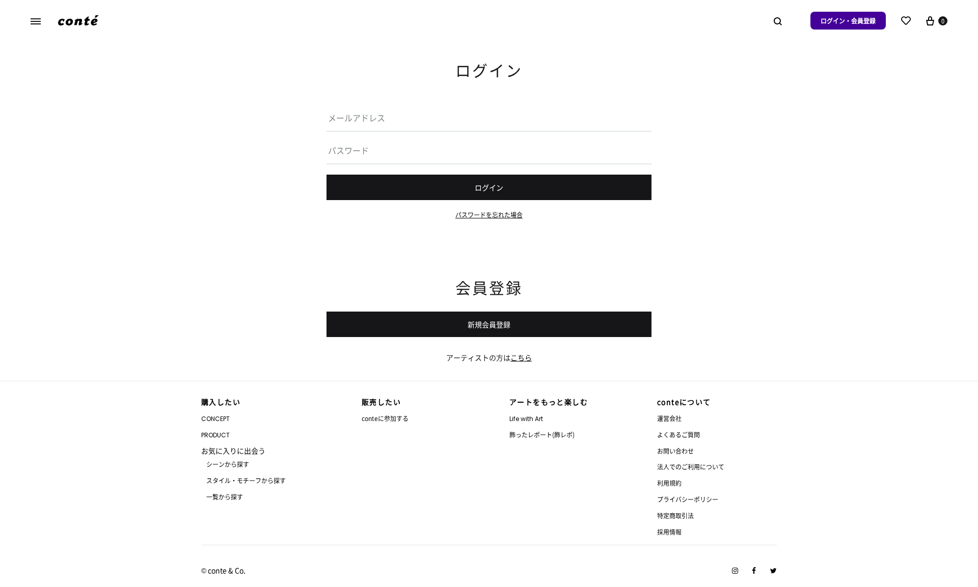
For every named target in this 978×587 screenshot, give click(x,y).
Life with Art (526, 418)
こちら (521, 357)
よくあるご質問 (678, 434)
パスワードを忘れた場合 (489, 214)
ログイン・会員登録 (848, 20)
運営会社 (669, 418)
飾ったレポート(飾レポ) (542, 434)
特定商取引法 (675, 515)
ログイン (489, 187)
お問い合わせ (675, 450)
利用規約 (669, 483)
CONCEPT (215, 418)
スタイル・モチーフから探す (246, 480)
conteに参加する (385, 418)
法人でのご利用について (690, 466)
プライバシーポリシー (687, 499)
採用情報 (669, 531)
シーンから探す (227, 464)
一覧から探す (224, 496)
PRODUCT (215, 435)
